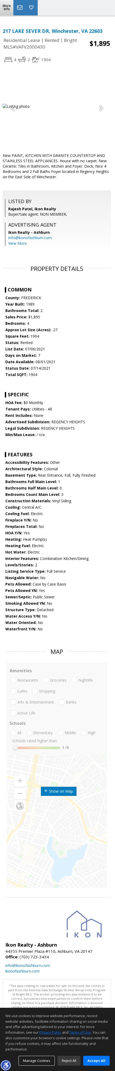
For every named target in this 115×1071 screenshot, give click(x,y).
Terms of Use (80, 1032)
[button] (5, 1065)
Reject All (69, 1060)
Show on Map (60, 791)
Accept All (96, 1060)
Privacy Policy (50, 1032)
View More (17, 243)
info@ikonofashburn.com (30, 237)
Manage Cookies (36, 1060)
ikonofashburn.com (22, 971)
